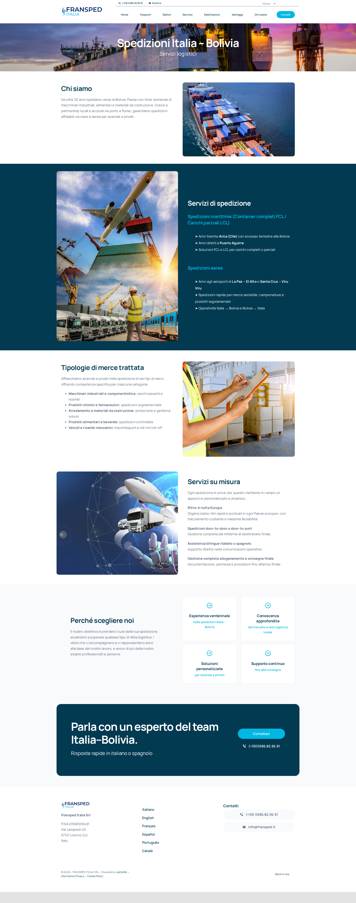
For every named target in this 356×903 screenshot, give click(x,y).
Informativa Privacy (72, 876)
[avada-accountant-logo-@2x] (81, 8)
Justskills (121, 872)
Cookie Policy (95, 876)
